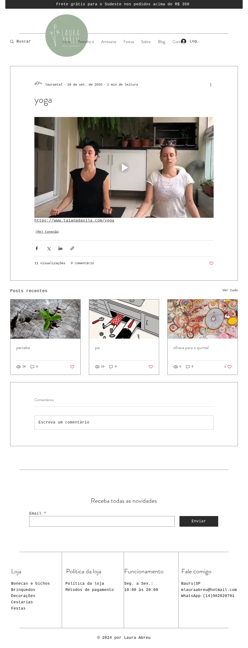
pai (97, 347)
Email (35, 514)
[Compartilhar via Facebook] (36, 248)
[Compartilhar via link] (72, 248)
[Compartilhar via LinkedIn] (60, 248)
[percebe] (45, 319)
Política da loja (84, 584)
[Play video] (124, 167)
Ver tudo (230, 290)
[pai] (124, 319)
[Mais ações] (211, 84)
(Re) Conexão (47, 232)
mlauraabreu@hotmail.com (209, 590)
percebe (23, 347)
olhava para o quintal (191, 347)
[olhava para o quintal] (203, 319)
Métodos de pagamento (89, 590)
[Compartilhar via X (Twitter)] (48, 248)
